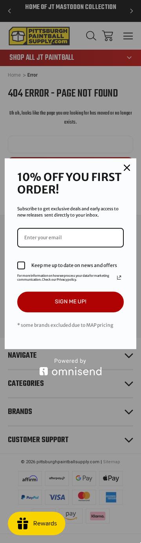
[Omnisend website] (70, 367)
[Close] (127, 167)
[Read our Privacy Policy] (119, 277)
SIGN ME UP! (70, 301)
